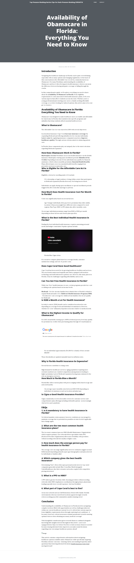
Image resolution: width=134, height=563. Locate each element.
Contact (101, 2)
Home (95, 2)
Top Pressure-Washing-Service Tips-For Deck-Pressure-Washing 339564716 (56, 2)
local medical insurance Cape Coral (53, 134)
